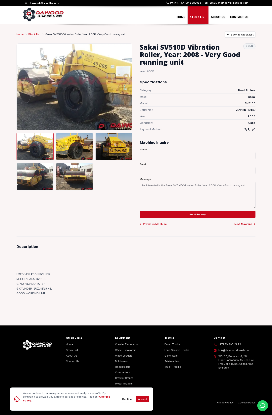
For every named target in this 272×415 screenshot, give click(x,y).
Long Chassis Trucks (176, 350)
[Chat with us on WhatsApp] (262, 405)
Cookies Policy (246, 402)
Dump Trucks (172, 344)
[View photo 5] (74, 177)
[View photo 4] (35, 177)
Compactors (122, 372)
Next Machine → (244, 224)
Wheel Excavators (125, 350)
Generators (171, 355)
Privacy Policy (225, 402)
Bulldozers (121, 361)
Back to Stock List (242, 34)
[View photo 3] (113, 147)
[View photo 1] (35, 147)
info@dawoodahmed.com (233, 350)
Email (143, 164)
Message (145, 179)
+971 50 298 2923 (229, 344)
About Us (218, 17)
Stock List (198, 17)
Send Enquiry (197, 214)
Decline (127, 399)
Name (143, 149)
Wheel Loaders (123, 355)
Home (181, 17)
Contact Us (239, 17)
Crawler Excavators (127, 344)
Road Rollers (122, 367)
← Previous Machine (153, 224)
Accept (142, 399)
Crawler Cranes (124, 378)
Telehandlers (172, 361)
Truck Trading (172, 367)
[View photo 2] (74, 147)
